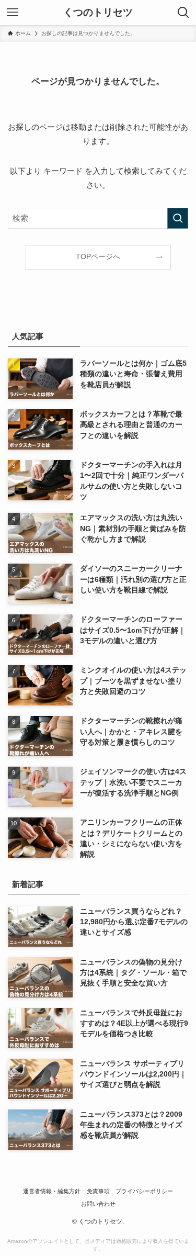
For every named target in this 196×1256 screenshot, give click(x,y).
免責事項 (98, 1191)
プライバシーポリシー (144, 1191)
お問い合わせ (98, 1204)
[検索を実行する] (177, 218)
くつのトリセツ (98, 13)
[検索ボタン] (183, 12)
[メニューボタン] (12, 12)
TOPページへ (98, 257)
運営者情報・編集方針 (51, 1191)
